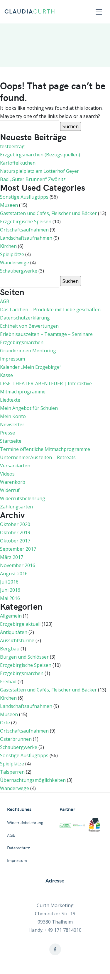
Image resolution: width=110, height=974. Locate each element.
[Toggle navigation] (99, 12)
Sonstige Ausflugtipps (24, 197)
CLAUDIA (29, 11)
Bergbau (9, 648)
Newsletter (12, 424)
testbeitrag (12, 146)
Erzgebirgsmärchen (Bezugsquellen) (40, 154)
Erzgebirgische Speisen (25, 221)
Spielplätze (12, 254)
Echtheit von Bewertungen (29, 326)
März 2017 (11, 557)
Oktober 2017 (15, 540)
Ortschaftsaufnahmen (24, 229)
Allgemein (11, 616)
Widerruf (10, 490)
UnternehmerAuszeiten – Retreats (38, 457)
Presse (7, 432)
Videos (7, 474)
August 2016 (14, 573)
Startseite (10, 441)
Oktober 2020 (15, 524)
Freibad (8, 681)
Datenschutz (18, 848)
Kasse (6, 375)
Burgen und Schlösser (24, 657)
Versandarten (15, 465)
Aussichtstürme (17, 640)
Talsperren (12, 772)
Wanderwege (14, 262)
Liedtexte (10, 400)
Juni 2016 (10, 590)
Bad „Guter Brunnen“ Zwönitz (33, 179)
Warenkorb (12, 482)
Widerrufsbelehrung (22, 498)
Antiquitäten (13, 632)
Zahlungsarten (16, 506)
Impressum (12, 359)
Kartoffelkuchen (17, 163)
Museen (9, 205)
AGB (4, 301)
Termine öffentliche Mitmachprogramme (45, 449)
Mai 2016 (10, 598)
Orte (5, 722)
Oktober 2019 (15, 532)
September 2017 (18, 549)
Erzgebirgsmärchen (21, 342)
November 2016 (17, 565)
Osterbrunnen (16, 739)
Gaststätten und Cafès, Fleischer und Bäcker (48, 213)
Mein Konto (13, 416)
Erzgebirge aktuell (20, 624)
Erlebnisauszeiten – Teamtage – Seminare (46, 334)
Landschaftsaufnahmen (26, 238)
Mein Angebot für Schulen (29, 408)
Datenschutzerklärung (25, 317)
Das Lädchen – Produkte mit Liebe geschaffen (50, 309)
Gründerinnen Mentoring (28, 350)
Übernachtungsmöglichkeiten (33, 780)
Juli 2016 (9, 582)
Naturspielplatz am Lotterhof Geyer (39, 171)
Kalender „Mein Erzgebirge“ (30, 367)
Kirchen (8, 246)
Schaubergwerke (18, 271)
